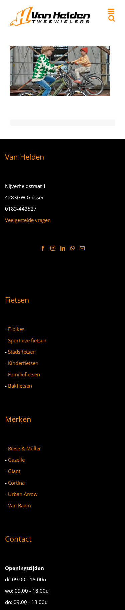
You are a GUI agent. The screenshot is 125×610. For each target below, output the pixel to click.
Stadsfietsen (22, 351)
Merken (18, 419)
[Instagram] (52, 248)
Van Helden (24, 157)
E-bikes (16, 329)
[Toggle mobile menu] (111, 11)
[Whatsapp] (72, 248)
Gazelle (16, 459)
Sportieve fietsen (27, 340)
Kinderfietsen (23, 363)
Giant (14, 471)
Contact (18, 539)
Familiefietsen (24, 374)
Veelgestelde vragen (28, 220)
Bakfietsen (20, 385)
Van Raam (19, 505)
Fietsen (17, 300)
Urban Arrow (23, 494)
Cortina (16, 482)
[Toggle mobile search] (111, 18)
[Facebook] (42, 248)
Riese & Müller (24, 448)
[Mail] (82, 248)
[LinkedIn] (62, 248)
